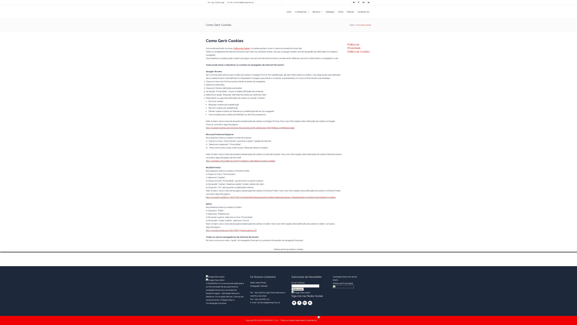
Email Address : (298, 283)
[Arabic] (271, 2)
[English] (256, 2)
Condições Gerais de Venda (345, 277)
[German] (265, 2)
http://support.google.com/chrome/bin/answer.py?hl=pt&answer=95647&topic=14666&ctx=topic (250, 128)
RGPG (335, 280)
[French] (262, 2)
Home (352, 25)
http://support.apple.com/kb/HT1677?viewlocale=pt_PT (231, 230)
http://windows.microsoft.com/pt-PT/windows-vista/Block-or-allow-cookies (240, 161)
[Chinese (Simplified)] (268, 2)
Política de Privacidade (343, 283)
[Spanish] (259, 2)
